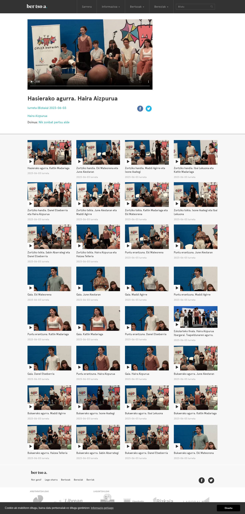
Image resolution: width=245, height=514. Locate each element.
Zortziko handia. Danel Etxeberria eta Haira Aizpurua (48, 212)
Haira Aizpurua (37, 116)
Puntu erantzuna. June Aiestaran (193, 252)
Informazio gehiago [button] (102, 508)
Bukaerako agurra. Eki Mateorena (194, 453)
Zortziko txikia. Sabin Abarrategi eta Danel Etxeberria (49, 254)
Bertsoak (65, 479)
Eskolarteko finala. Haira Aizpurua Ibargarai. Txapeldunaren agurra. (194, 333)
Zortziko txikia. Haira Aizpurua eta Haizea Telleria (96, 254)
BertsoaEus (41, 6)
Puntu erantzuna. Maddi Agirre (192, 294)
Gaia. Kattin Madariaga (89, 334)
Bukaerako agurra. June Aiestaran (194, 373)
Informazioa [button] (110, 6)
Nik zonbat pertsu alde (54, 122)
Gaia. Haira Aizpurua (137, 373)
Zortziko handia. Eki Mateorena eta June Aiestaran (97, 170)
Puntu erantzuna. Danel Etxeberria (145, 334)
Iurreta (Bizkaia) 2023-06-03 (47, 108)
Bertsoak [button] (136, 6)
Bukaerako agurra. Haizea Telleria (47, 453)
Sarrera (87, 6)
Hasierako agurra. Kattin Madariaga (48, 168)
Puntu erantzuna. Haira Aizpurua (95, 373)
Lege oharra (51, 479)
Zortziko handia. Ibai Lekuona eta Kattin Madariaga (194, 170)
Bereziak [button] (160, 6)
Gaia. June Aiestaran (88, 294)
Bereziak (78, 479)
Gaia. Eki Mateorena (39, 294)
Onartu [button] (228, 508)
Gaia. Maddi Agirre (136, 294)
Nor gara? (36, 479)
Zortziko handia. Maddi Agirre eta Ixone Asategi (145, 170)
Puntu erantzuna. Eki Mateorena (144, 252)
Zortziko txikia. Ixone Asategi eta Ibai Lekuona (195, 212)
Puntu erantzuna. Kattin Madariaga (48, 334)
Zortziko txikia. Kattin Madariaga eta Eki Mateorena (146, 212)
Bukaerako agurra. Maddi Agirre (47, 413)
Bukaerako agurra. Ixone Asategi (95, 413)
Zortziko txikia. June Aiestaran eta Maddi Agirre (96, 212)
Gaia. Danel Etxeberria (41, 373)
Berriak (90, 479)
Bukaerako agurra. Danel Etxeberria (146, 453)
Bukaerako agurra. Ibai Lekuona (144, 413)
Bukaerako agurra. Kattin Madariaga (195, 413)
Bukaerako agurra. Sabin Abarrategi (97, 453)
